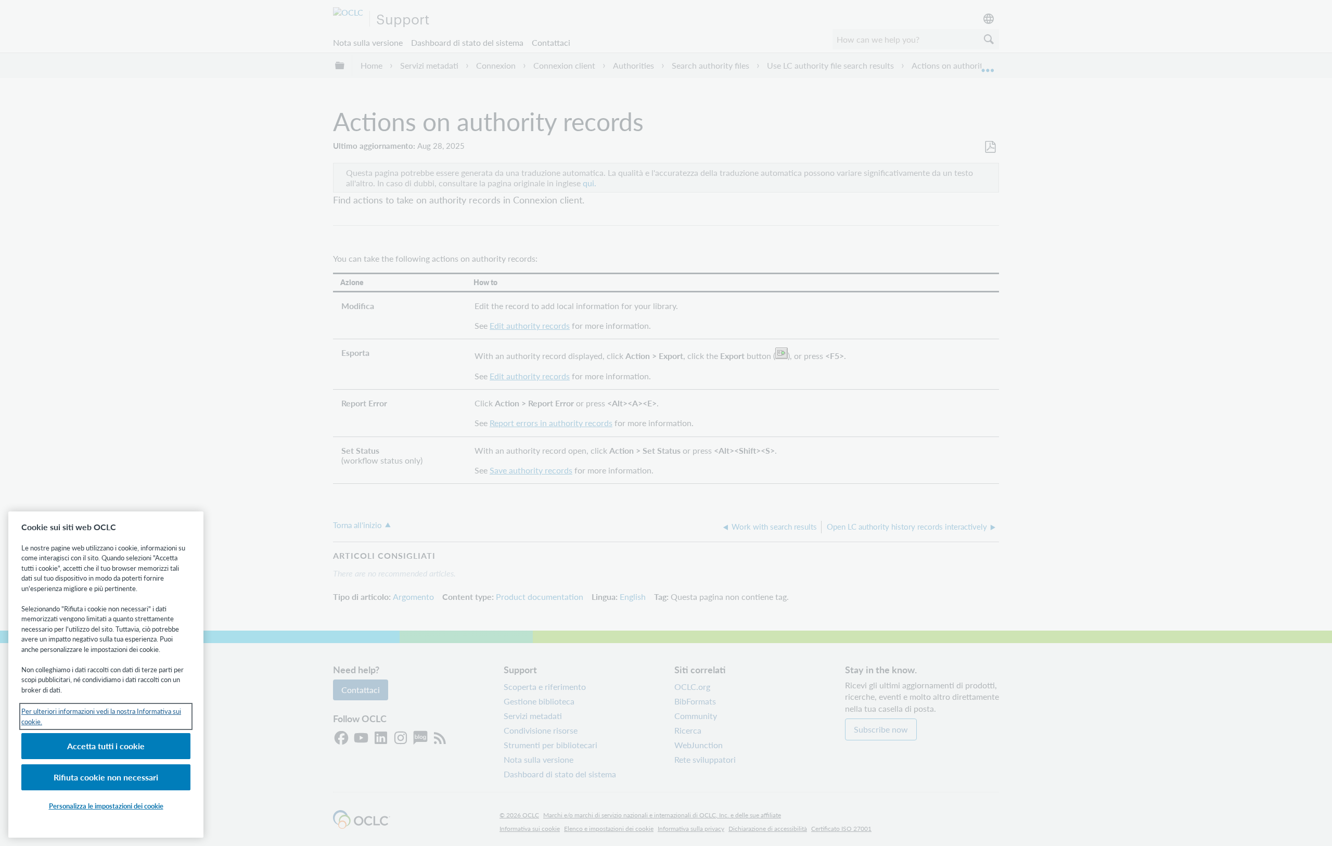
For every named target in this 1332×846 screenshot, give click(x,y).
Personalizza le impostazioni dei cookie (106, 806)
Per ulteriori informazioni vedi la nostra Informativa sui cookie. (101, 716)
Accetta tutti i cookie (106, 746)
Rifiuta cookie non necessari (106, 777)
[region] (105, 674)
